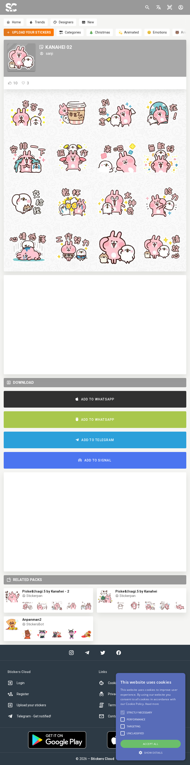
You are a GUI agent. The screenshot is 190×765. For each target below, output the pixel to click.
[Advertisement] (95, 324)
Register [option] (23, 694)
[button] (158, 7)
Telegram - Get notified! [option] (34, 716)
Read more (152, 704)
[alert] (150, 716)
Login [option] (21, 683)
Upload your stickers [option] (31, 705)
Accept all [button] (150, 744)
